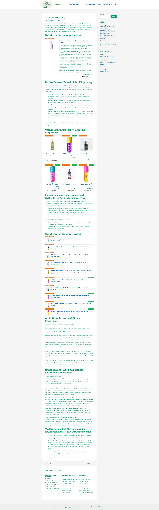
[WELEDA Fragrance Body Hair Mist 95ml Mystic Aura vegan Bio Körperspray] (69, 145)
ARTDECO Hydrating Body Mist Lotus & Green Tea (63, 239)
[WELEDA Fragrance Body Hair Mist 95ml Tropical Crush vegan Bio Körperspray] (52, 174)
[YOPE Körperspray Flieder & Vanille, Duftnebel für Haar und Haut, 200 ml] (51, 45)
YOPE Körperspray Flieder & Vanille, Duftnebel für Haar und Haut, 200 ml (73, 41)
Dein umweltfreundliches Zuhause (91, 4)
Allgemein (102, 54)
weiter (89, 463)
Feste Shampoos (83, 475)
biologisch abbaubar (53, 216)
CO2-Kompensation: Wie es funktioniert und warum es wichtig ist (107, 37)
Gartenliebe (103, 60)
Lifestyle (102, 64)
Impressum (105, 506)
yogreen (57, 4)
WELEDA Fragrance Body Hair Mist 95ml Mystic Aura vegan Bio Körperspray (69, 279)
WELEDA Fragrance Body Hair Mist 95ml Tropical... (52, 183)
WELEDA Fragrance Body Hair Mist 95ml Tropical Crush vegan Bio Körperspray (70, 295)
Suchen (102, 14)
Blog (115, 4)
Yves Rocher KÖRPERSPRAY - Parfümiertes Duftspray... (69, 183)
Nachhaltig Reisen (107, 4)
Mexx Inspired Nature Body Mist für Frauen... (51, 154)
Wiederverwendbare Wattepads (50, 475)
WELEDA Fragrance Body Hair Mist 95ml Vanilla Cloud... (86, 183)
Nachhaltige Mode (104, 69)
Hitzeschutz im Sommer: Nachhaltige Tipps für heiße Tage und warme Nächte (108, 32)
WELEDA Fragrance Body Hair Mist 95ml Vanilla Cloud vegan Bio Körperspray (69, 311)
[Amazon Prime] (90, 74)
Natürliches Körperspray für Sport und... (86, 154)
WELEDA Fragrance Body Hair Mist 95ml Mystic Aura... (69, 154)
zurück (49, 463)
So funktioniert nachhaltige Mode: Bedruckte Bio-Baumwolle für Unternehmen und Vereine (108, 44)
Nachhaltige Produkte (74, 4)
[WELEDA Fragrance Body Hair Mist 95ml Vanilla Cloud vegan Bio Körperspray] (86, 174)
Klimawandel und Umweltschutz (108, 62)
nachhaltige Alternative (74, 201)
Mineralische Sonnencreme (106, 40)
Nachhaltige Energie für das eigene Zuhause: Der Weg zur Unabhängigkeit (107, 27)
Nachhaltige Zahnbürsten (69, 475)
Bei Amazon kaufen (87, 76)
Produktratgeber (49, 20)
